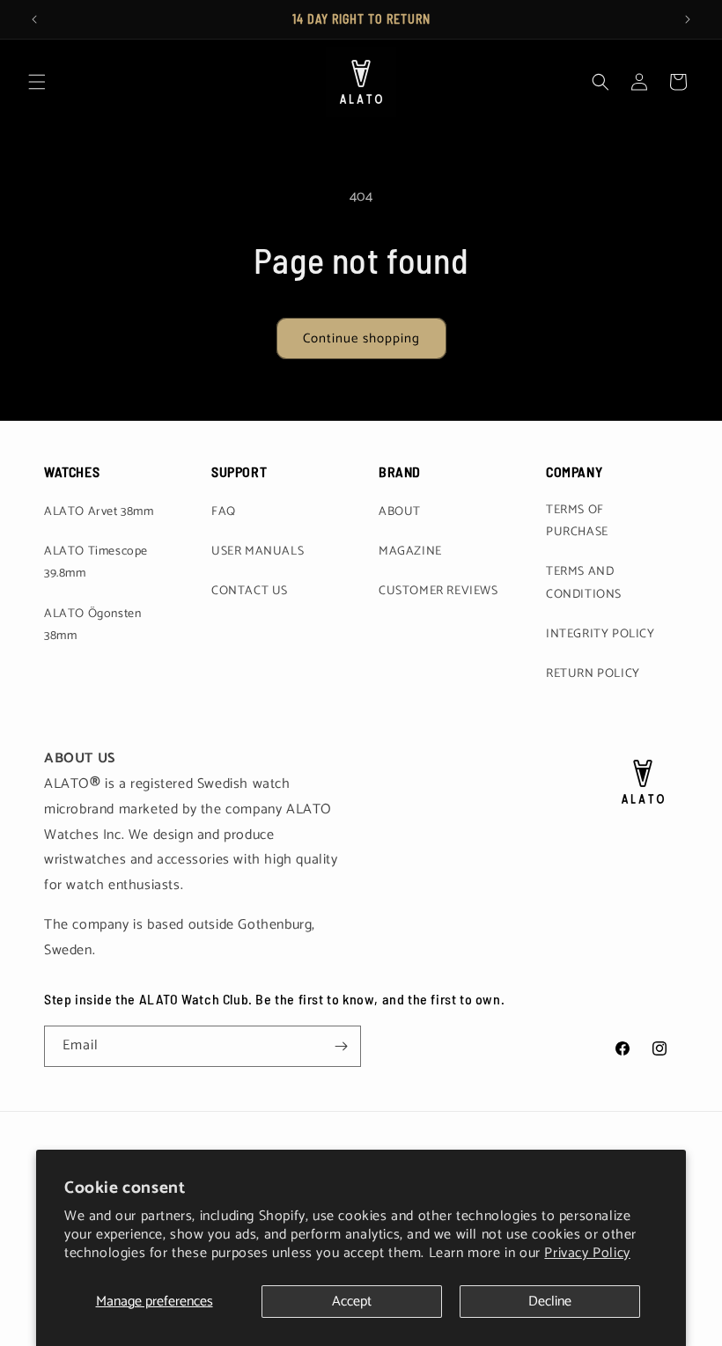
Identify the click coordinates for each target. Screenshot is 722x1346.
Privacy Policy (587, 1253)
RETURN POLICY (593, 674)
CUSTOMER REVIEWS (438, 591)
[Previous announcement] (34, 19)
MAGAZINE (410, 551)
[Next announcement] (687, 19)
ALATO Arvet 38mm (99, 512)
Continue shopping (361, 338)
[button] (37, 82)
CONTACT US (249, 591)
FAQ (223, 512)
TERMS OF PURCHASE (577, 521)
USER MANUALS (257, 551)
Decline (549, 1301)
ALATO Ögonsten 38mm (92, 625)
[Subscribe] (340, 1046)
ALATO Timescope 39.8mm (96, 562)
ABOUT (400, 512)
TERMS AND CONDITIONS (584, 583)
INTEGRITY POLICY (600, 634)
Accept (352, 1301)
